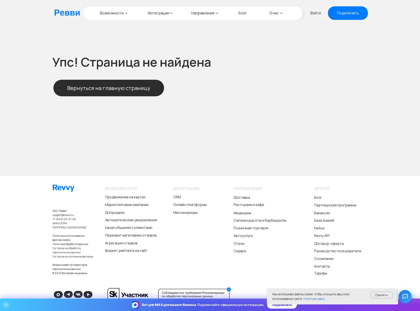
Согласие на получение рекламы (72, 256)
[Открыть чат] (405, 296)
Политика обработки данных (70, 244)
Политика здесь (314, 299)
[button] (348, 13)
